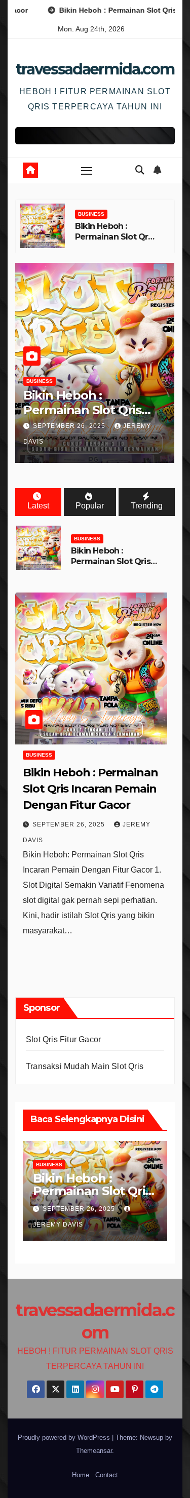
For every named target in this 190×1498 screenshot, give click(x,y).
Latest (38, 505)
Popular (89, 505)
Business (91, 214)
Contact (106, 1475)
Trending (147, 505)
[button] (139, 170)
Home (80, 1475)
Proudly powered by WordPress (65, 1437)
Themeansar (94, 1450)
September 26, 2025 (70, 425)
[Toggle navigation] (86, 171)
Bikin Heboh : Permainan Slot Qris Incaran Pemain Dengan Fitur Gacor (115, 241)
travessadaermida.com (95, 69)
